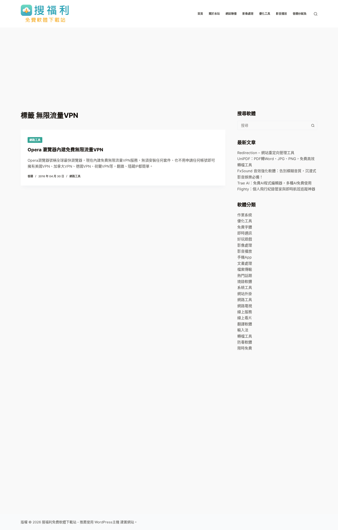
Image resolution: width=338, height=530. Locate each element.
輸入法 (242, 330)
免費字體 (244, 227)
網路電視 (244, 306)
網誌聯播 (231, 13)
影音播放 (281, 13)
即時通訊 (244, 233)
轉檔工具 (244, 336)
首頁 (200, 13)
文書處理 (244, 263)
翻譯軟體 (244, 324)
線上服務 (244, 312)
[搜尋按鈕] (312, 125)
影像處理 (247, 13)
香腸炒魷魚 (299, 13)
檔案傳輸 (244, 269)
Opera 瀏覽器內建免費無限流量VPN (65, 149)
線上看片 (244, 318)
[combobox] (273, 125)
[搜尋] (315, 14)
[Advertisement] (169, 62)
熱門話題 (244, 275)
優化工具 (264, 13)
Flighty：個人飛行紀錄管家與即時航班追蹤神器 (276, 189)
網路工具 (34, 140)
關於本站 (214, 13)
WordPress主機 (107, 522)
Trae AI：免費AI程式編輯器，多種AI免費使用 (274, 183)
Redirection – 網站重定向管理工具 (265, 152)
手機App (244, 257)
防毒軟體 (244, 342)
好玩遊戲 (244, 239)
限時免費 (244, 348)
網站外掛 (244, 293)
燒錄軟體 (244, 281)
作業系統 (244, 215)
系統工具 (244, 287)
